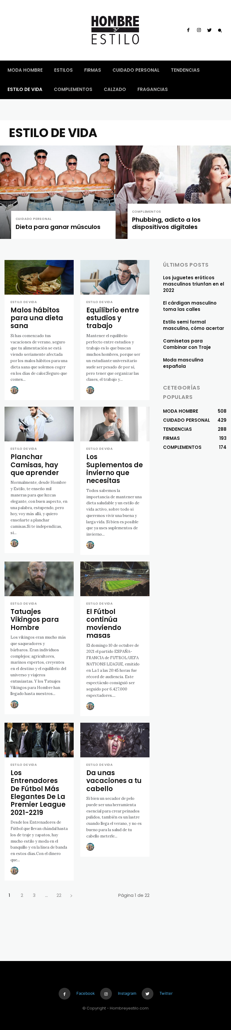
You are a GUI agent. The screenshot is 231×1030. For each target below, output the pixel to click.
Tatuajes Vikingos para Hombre (35, 619)
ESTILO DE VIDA (24, 302)
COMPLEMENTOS (147, 212)
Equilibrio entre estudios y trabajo (112, 318)
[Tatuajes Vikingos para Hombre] (39, 579)
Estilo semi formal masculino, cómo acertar (193, 325)
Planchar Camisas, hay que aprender (35, 464)
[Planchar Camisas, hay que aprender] (39, 424)
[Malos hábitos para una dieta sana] (39, 277)
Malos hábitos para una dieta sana (37, 318)
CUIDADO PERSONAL (34, 219)
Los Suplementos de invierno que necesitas (114, 468)
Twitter (166, 993)
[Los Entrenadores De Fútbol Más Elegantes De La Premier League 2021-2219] (39, 740)
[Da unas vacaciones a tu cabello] (114, 740)
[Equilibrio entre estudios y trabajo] (114, 277)
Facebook (85, 993)
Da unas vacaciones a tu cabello (114, 781)
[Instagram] (199, 30)
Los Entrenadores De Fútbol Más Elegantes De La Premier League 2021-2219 (38, 792)
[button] (220, 30)
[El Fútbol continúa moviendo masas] (114, 579)
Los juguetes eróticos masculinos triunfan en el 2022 (193, 283)
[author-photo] (15, 390)
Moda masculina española (183, 363)
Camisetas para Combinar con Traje (187, 344)
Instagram (127, 993)
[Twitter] (210, 30)
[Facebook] (188, 30)
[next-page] (71, 895)
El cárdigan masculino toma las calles (190, 306)
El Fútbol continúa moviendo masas (103, 623)
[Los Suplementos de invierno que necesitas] (114, 424)
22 (59, 895)
